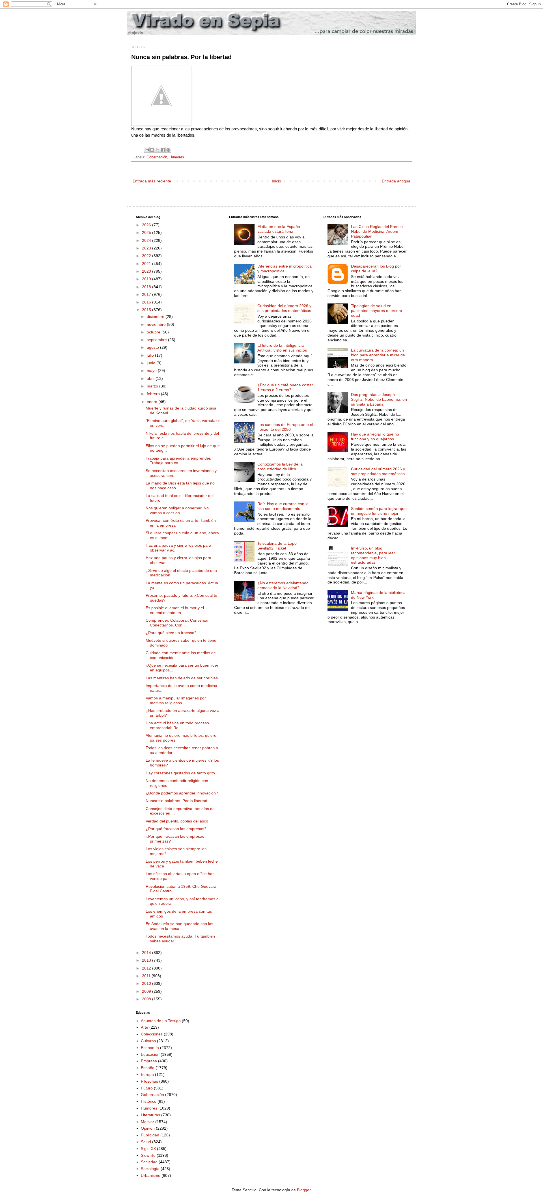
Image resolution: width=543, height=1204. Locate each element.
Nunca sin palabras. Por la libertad (176, 800)
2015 (147, 309)
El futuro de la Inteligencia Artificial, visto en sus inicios (282, 347)
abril (151, 378)
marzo (153, 386)
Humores (176, 157)
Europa (147, 1074)
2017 (147, 294)
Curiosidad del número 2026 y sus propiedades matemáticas (284, 308)
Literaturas (150, 1115)
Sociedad (149, 1162)
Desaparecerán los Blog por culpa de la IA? (376, 268)
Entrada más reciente (152, 181)
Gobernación (156, 157)
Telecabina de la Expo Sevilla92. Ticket (277, 545)
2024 (147, 240)
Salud (146, 1142)
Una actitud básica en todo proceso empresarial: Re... (177, 725)
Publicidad (150, 1135)
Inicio (276, 181)
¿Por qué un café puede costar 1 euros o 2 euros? (285, 387)
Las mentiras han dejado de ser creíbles (182, 678)
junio (151, 363)
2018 (147, 287)
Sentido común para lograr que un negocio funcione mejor (379, 511)
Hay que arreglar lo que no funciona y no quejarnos (375, 436)
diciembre (156, 316)
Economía (150, 1047)
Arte (144, 1027)
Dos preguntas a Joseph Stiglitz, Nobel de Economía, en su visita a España (379, 399)
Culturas (148, 1041)
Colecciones (152, 1034)
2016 (147, 302)
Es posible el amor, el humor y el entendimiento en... (175, 610)
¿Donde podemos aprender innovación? (182, 793)
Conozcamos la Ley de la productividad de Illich (280, 466)
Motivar (147, 1121)
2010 (147, 983)
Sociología (150, 1168)
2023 (147, 248)
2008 (147, 999)
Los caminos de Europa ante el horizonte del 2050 (285, 427)
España (147, 1067)
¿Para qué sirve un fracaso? (171, 632)
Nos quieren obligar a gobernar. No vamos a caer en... (177, 510)
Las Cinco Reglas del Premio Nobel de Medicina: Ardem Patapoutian (377, 231)
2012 (147, 968)
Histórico (148, 1101)
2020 (147, 271)
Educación (150, 1054)
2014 (147, 952)
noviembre (157, 324)
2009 (147, 991)
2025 (147, 232)
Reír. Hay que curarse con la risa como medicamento (283, 506)
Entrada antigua (396, 181)
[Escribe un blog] (152, 150)
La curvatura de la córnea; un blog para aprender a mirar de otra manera (378, 355)
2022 (147, 255)
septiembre (157, 339)
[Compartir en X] (157, 150)
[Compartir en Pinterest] (168, 150)
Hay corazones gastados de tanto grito (180, 773)
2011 (147, 975)
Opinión (148, 1128)
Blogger (304, 1190)
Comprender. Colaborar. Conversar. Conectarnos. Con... (178, 622)
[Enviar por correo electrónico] (147, 150)
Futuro (147, 1088)
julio (151, 355)
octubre (154, 332)
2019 (147, 279)
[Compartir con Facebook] (163, 150)
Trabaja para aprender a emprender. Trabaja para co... (178, 460)
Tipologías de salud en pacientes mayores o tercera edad (376, 310)
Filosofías (149, 1081)
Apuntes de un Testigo (161, 1020)
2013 (147, 960)
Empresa (149, 1061)
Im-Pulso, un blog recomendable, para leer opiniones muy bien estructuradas (373, 555)
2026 (147, 225)
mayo (152, 370)
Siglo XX (148, 1148)
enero (152, 401)
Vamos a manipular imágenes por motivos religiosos (176, 700)
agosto (153, 347)
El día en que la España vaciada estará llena (278, 229)
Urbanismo (150, 1175)
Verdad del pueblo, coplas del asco (177, 821)
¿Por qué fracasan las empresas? (176, 828)
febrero (154, 393)
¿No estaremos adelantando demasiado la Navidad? (283, 585)
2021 (147, 263)
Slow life (148, 1155)
